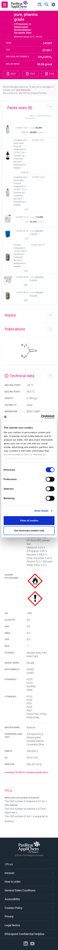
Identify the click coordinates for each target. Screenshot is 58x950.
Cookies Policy (13, 907)
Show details (41, 510)
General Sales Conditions (20, 890)
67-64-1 (47, 50)
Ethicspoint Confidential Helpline (24, 934)
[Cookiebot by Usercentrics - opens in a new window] (41, 417)
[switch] (50, 479)
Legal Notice (12, 925)
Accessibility (12, 899)
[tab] (29, 106)
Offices (9, 864)
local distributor (23, 90)
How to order (13, 881)
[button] (29, 106)
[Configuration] (53, 5)
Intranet (9, 873)
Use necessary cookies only (29, 530)
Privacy (9, 916)
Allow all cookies (29, 520)
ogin (49, 87)
